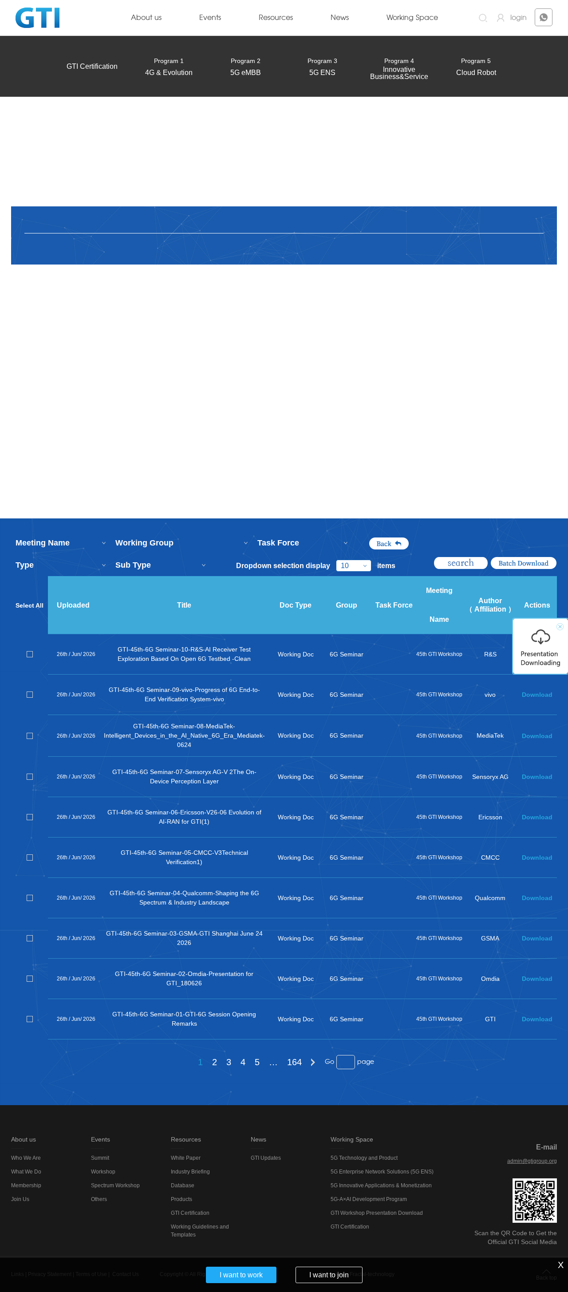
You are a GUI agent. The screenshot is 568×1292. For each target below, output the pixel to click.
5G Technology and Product (364, 1158)
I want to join (329, 1275)
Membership (26, 1185)
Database (182, 1185)
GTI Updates (266, 1158)
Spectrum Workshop (115, 1185)
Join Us (20, 1199)
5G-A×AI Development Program (369, 1199)
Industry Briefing (190, 1172)
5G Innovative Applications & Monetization (381, 1185)
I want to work (241, 1275)
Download (537, 694)
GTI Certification (92, 66)
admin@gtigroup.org (532, 1161)
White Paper (186, 1158)
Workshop (103, 1172)
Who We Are (26, 1158)
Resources (276, 17)
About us (146, 17)
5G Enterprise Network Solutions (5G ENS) (382, 1172)
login (518, 17)
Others (99, 1199)
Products (181, 1199)
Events (210, 17)
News (340, 17)
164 (294, 1062)
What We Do (26, 1172)
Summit (100, 1158)
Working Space (412, 17)
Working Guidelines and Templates (200, 1231)
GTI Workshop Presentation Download (377, 1213)
